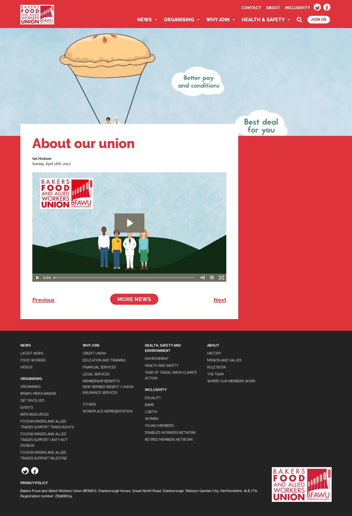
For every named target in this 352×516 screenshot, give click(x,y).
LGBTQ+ (151, 412)
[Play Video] (37, 278)
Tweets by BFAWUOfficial (43, 328)
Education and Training (104, 360)
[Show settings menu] (212, 278)
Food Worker (32, 360)
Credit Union (94, 353)
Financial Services (99, 367)
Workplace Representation (107, 411)
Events (26, 407)
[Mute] (202, 278)
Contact (251, 8)
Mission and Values (224, 360)
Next (220, 300)
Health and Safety (161, 365)
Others (89, 404)
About (273, 8)
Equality (153, 398)
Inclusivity (297, 8)
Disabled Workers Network (170, 433)
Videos (26, 367)
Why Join (218, 20)
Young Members (159, 426)
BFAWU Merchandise (38, 394)
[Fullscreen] (221, 278)
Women (151, 419)
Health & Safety (263, 20)
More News (134, 299)
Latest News (31, 353)
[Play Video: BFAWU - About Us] (129, 223)
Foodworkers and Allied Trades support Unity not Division (44, 439)
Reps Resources (34, 414)
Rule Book (216, 367)
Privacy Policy (34, 483)
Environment (157, 359)
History (214, 353)
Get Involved (32, 400)
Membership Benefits (101, 381)
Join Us (318, 19)
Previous (43, 300)
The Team (215, 374)
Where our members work (231, 381)
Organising (179, 20)
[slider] (124, 278)
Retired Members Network (169, 439)
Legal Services (96, 374)
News (144, 20)
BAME (149, 405)
